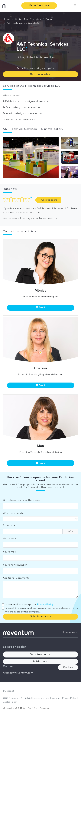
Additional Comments (16, 578)
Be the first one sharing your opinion (35, 68)
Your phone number (15, 565)
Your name (9, 538)
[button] (31, 158)
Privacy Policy (45, 604)
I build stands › (40, 661)
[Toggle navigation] (75, 6)
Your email (9, 552)
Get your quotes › (40, 74)
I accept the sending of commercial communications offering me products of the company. (42, 610)
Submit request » (40, 616)
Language (69, 632)
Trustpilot (8, 691)
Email (41, 307)
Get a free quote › (40, 654)
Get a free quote (39, 5)
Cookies (68, 667)
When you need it (13, 513)
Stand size (9, 525)
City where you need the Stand (21, 500)
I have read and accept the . (29, 604)
